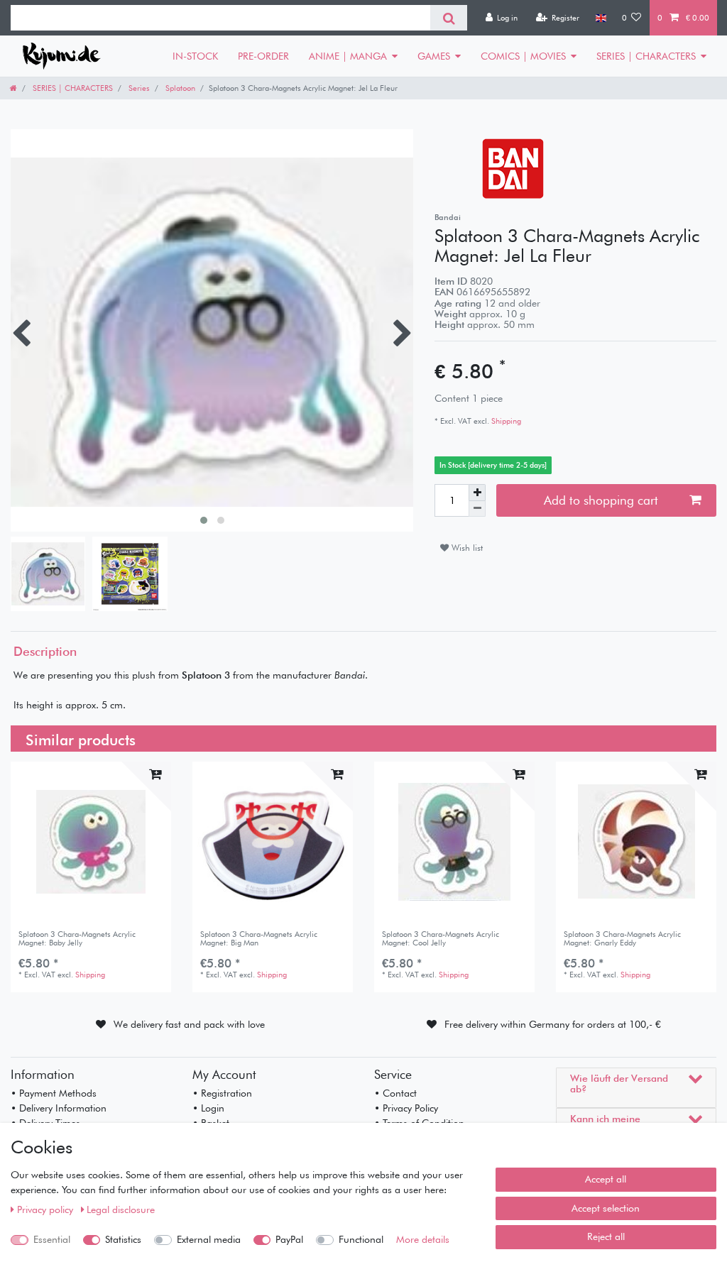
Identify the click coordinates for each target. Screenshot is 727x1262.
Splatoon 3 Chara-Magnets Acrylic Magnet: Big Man (258, 939)
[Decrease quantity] (477, 509)
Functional (361, 1239)
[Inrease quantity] (477, 492)
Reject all (606, 1236)
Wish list (466, 547)
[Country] (600, 17)
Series (138, 88)
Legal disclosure (121, 1209)
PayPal (289, 1239)
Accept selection (606, 1208)
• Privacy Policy (406, 1108)
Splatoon (179, 88)
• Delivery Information (58, 1108)
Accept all (605, 1179)
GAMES (433, 56)
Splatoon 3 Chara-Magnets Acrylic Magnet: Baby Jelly (77, 939)
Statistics (123, 1239)
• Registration (222, 1093)
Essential (51, 1239)
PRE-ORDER (263, 56)
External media (209, 1239)
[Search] (448, 18)
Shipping (505, 421)
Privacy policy (46, 1209)
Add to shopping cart (601, 500)
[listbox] (91, 842)
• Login (208, 1108)
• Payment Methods (54, 1093)
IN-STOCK (195, 56)
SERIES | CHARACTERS (646, 56)
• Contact (395, 1093)
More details (422, 1239)
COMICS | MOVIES (523, 56)
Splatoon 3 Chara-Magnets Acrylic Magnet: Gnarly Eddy (622, 939)
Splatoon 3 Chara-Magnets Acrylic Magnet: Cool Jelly (440, 939)
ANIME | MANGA (348, 56)
